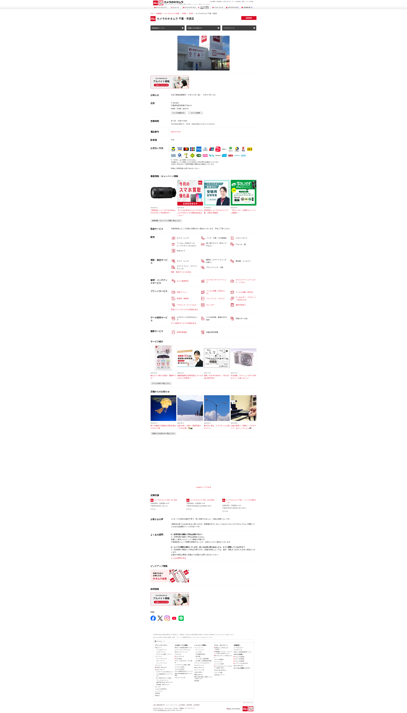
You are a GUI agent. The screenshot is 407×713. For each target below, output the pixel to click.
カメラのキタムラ (238, 647)
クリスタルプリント (161, 649)
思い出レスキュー (159, 669)
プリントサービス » (161, 645)
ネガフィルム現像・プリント (164, 654)
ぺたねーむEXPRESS (160, 689)
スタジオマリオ (180, 656)
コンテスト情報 (218, 672)
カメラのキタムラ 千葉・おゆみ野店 (202, 500)
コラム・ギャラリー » (221, 645)
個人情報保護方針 (159, 705)
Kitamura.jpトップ (160, 641)
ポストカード (158, 665)
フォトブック (158, 656)
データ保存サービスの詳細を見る (183, 323)
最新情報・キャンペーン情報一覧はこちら (166, 220)
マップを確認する (178, 113)
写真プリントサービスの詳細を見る (184, 309)
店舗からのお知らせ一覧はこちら (163, 433)
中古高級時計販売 (200, 654)
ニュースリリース (172, 705)
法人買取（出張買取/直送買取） (204, 661)
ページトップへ (249, 702)
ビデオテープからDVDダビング (164, 672)
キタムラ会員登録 (239, 656)
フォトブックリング (161, 663)
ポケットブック (160, 661)
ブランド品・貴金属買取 (202, 658)
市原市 (191, 13)
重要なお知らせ (198, 674)
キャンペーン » (199, 667)
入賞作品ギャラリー (219, 675)
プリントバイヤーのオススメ (202, 663)
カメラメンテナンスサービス (182, 649)
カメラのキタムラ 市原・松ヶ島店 (165, 500)
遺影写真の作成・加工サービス (164, 682)
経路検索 (249, 18)
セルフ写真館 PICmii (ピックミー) (183, 671)
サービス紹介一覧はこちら (161, 383)
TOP (152, 13)
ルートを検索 (195, 113)
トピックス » (198, 672)
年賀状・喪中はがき (161, 667)
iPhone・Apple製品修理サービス (183, 647)
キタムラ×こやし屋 (180, 677)
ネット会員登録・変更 (238, 1)
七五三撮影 (179, 658)
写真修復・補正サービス (162, 684)
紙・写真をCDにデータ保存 (163, 678)
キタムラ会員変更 (239, 659)
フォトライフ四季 (219, 664)
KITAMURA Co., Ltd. (164, 710)
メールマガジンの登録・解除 (182, 665)
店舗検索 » (237, 645)
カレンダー (158, 687)
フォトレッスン (218, 661)
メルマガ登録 (249, 1)
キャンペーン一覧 (199, 670)
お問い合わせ (227, 1)
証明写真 (157, 693)
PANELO (157, 695)
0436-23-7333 (175, 132)
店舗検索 (159, 13)
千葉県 (184, 13)
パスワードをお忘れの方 (241, 663)
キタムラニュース (199, 665)
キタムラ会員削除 (239, 661)
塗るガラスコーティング (181, 652)
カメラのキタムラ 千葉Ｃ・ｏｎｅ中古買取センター (241, 501)
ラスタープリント (161, 652)
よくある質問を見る (178, 558)
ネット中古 (198, 652)
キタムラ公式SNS (179, 669)
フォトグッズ (158, 691)
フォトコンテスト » (220, 670)
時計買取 (198, 656)
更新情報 (196, 681)
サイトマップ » (238, 665)
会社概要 (212, 1)
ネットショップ (198, 647)
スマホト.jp (178, 654)
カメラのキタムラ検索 (171, 13)
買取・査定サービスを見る (181, 272)
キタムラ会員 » (238, 654)
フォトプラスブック (161, 658)
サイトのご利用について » (242, 668)
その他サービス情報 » (181, 645)
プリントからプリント (162, 680)
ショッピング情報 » (200, 645)
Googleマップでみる (203, 487)
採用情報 (219, 1)
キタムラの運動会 (219, 659)
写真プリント (158, 647)
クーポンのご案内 (179, 667)
